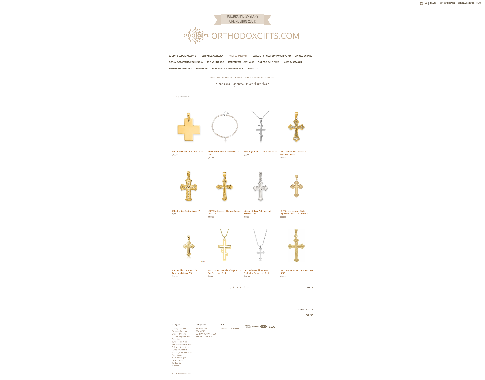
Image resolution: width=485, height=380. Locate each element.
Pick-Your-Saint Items (268, 62)
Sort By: (176, 97)
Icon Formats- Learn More (241, 62)
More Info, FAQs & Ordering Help (227, 68)
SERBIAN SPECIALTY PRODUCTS (182, 56)
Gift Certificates (447, 3)
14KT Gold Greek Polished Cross (187, 151)
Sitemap (175, 366)
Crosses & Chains (303, 56)
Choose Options (188, 131)
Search (433, 3)
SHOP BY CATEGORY (238, 56)
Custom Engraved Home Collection (186, 62)
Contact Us (252, 68)
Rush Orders (202, 68)
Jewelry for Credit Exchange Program (272, 56)
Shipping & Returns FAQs (180, 68)
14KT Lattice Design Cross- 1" (186, 211)
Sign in (461, 3)
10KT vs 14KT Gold (215, 62)
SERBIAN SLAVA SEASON (213, 56)
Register (470, 3)
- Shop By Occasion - (293, 62)
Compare (188, 127)
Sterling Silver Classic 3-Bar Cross (260, 151)
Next (309, 287)
